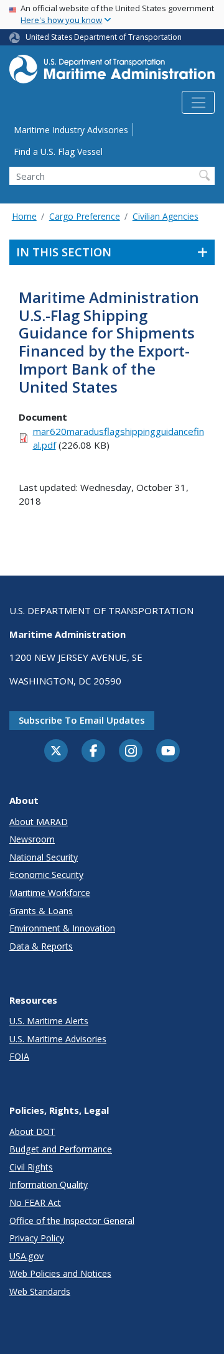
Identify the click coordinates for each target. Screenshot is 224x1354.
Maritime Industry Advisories (71, 130)
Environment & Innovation (62, 928)
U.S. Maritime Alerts (48, 1021)
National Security (43, 857)
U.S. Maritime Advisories (57, 1039)
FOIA (19, 1056)
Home (24, 216)
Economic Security (46, 874)
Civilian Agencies (165, 216)
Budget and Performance (60, 1149)
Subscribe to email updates (82, 720)
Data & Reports (41, 946)
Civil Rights (31, 1167)
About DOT (32, 1131)
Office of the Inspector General (71, 1220)
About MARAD (38, 822)
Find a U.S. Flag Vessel (58, 151)
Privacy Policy (36, 1238)
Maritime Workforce (49, 893)
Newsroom (32, 839)
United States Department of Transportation (104, 37)
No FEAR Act (35, 1202)
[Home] (112, 73)
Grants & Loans (41, 911)
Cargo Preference (84, 216)
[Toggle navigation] (198, 102)
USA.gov (26, 1256)
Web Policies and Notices (60, 1273)
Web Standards (39, 1291)
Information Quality (48, 1184)
